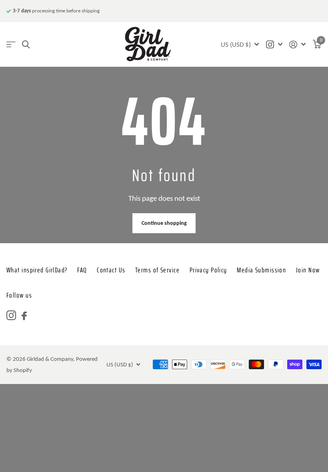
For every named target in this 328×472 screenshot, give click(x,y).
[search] (26, 45)
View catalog (11, 44)
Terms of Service (157, 270)
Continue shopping (164, 223)
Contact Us (111, 270)
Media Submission (261, 270)
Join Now (308, 270)
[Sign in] (297, 45)
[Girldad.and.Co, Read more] (274, 45)
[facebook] (24, 316)
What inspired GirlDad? (37, 270)
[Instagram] (11, 315)
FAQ (82, 270)
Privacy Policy (208, 270)
